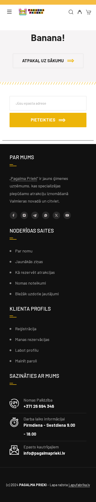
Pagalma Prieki (24, 178)
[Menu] (9, 12)
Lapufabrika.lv (79, 485)
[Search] (71, 12)
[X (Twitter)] (56, 215)
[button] (48, 61)
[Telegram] (35, 215)
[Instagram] (24, 215)
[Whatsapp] (45, 215)
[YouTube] (67, 215)
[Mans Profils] (79, 12)
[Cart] (88, 12)
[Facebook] (13, 215)
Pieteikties (43, 119)
